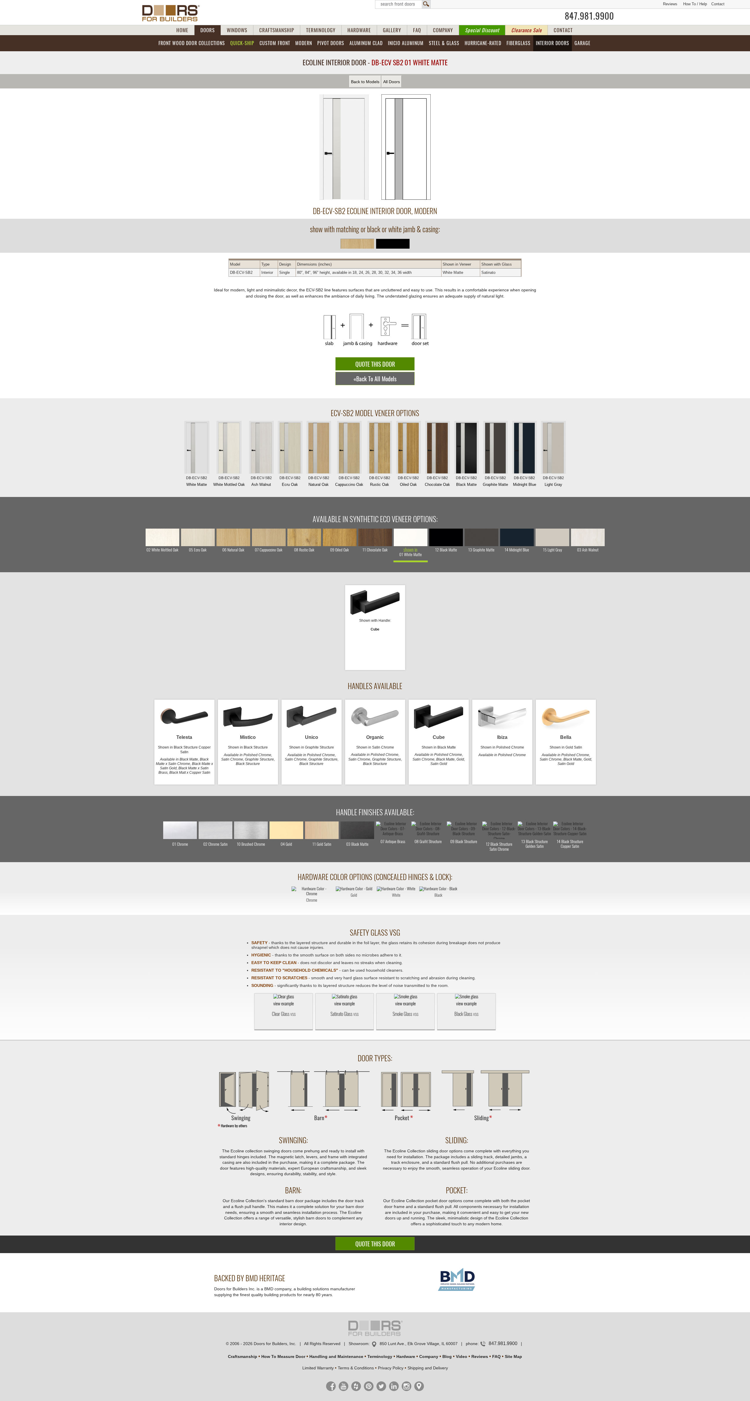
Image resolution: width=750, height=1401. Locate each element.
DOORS (207, 30)
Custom (275, 43)
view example (283, 1004)
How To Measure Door (283, 1356)
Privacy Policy (390, 1368)
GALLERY (392, 30)
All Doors (391, 81)
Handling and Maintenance (336, 1356)
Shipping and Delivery (428, 1368)
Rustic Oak (379, 481)
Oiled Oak (408, 481)
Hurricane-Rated (483, 43)
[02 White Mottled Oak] (162, 537)
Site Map (513, 1356)
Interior (552, 43)
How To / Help (695, 4)
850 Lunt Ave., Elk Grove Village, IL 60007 (419, 1343)
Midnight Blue (524, 481)
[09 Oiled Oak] (340, 537)
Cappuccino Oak (349, 481)
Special (482, 30)
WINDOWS (237, 30)
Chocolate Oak (437, 481)
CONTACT (563, 30)
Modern (303, 43)
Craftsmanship (242, 1356)
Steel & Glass (444, 43)
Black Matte (466, 481)
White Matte (196, 481)
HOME (182, 30)
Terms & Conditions (356, 1368)
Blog (447, 1356)
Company (428, 1356)
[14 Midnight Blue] (517, 537)
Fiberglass (519, 43)
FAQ (417, 30)
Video (461, 1356)
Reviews (670, 4)
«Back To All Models (375, 379)
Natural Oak (318, 481)
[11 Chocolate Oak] (375, 537)
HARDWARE (359, 30)
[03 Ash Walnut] (588, 537)
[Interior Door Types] (375, 1127)
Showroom (359, 1343)
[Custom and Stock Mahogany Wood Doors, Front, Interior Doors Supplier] (173, 13)
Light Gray (553, 481)
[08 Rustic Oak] (304, 537)
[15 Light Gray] (552, 537)
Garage (583, 43)
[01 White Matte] (410, 537)
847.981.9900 (589, 16)
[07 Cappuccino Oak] (269, 537)
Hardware (405, 1356)
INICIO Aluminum (406, 43)
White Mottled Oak (229, 481)
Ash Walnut (261, 481)
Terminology (379, 1356)
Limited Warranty (318, 1368)
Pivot (330, 43)
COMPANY (443, 30)
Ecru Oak (290, 481)
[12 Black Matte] (446, 537)
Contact (718, 4)
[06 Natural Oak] (233, 537)
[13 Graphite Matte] (481, 537)
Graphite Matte (495, 481)
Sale (526, 30)
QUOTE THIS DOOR (375, 364)
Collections (191, 43)
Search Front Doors (402, 4)
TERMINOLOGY (320, 30)
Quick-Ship (242, 43)
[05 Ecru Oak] (198, 537)
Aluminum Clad (366, 43)
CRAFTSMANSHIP (276, 30)
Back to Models (365, 81)
